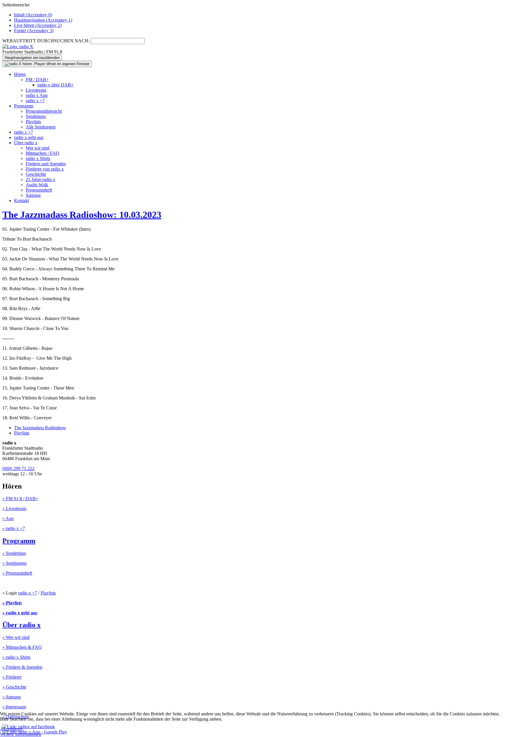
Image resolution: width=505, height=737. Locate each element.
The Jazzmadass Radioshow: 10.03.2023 (81, 214)
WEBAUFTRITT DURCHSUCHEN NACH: (45, 40)
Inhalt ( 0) (33, 14)
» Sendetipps (14, 553)
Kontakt (21, 200)
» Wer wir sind (16, 637)
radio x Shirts (38, 158)
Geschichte (36, 174)
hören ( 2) (38, 25)
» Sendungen (14, 563)
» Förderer (12, 677)
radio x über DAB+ (55, 84)
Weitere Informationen (20, 734)
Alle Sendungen (41, 126)
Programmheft (39, 189)
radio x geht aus (28, 137)
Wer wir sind (37, 147)
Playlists (33, 121)
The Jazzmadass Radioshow (40, 427)
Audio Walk (37, 184)
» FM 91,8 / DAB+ (20, 498)
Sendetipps (36, 116)
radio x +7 (35, 100)
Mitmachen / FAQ (42, 153)
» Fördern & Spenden (22, 667)
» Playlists (12, 602)
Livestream (36, 90)
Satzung (33, 195)
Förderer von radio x (45, 168)
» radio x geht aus (19, 612)
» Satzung (11, 696)
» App (8, 518)
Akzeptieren (11, 728)
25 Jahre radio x (40, 179)
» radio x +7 (13, 528)
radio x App (37, 95)
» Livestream (14, 508)
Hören (20, 74)
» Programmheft (17, 573)
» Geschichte (14, 686)
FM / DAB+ (37, 79)
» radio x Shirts (16, 657)
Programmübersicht (44, 111)
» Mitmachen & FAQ (22, 647)
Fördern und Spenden (46, 163)
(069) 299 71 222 (18, 468)
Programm (23, 105)
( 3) (33, 30)
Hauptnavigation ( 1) (43, 20)
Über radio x (25, 142)
